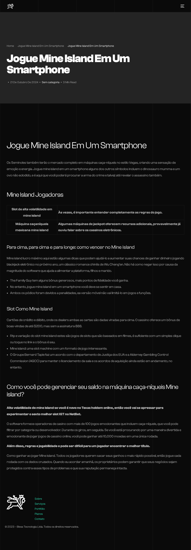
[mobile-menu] (181, 6)
